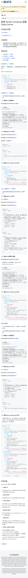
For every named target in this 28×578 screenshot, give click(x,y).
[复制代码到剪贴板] (25, 75)
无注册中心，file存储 (8, 54)
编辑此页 (5, 544)
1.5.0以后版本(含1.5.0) (6, 35)
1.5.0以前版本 (4, 32)
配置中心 (15, 137)
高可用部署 (5, 60)
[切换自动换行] (23, 75)
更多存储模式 (16, 103)
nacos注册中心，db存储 (9, 58)
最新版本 (13, 11)
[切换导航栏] (2, 2)
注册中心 (15, 134)
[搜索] (26, 2)
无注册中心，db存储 (8, 56)
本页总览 (4, 18)
